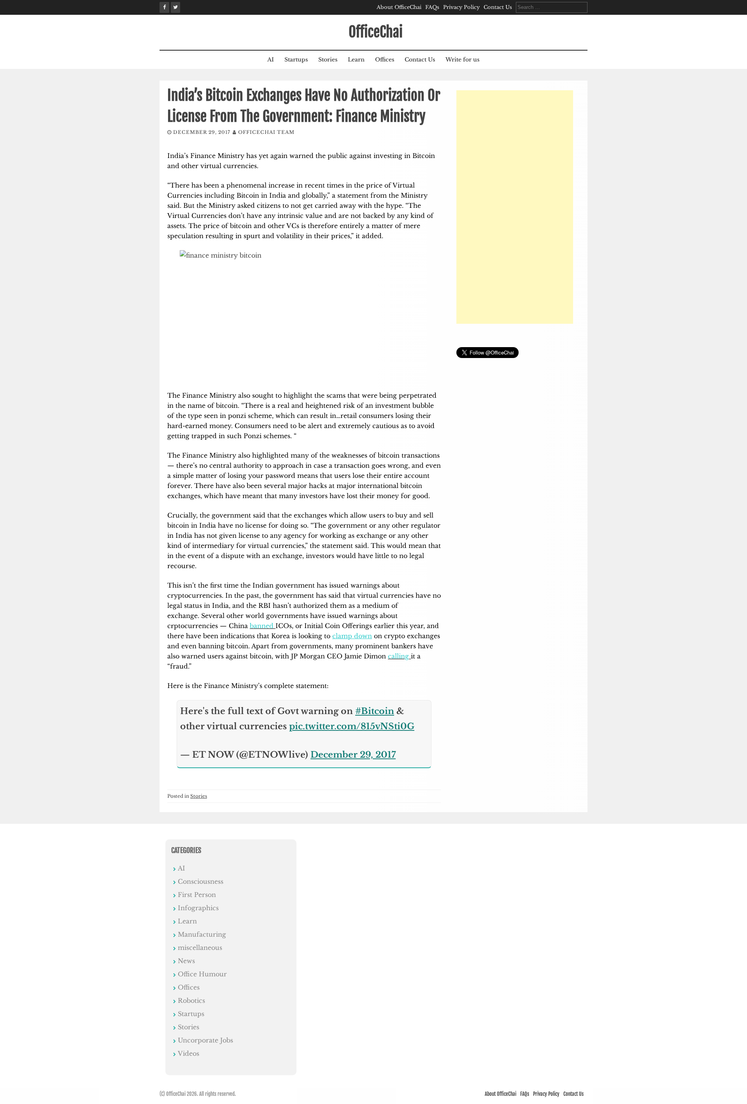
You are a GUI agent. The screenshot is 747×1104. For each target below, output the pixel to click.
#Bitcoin (374, 711)
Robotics (191, 1000)
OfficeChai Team (266, 132)
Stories (327, 59)
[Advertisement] (514, 207)
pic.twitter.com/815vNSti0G (351, 726)
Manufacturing (202, 934)
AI (270, 59)
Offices (384, 59)
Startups (296, 59)
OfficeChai (376, 32)
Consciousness (200, 881)
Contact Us (498, 7)
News (186, 961)
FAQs (432, 7)
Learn (356, 59)
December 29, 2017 (353, 754)
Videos (188, 1053)
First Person (197, 895)
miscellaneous (200, 947)
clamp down (352, 636)
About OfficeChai (399, 7)
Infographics (198, 908)
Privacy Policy (461, 7)
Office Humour (202, 974)
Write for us (462, 59)
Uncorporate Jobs (205, 1040)
